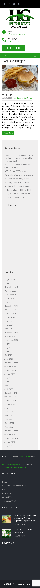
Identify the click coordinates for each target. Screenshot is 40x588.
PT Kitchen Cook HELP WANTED (17, 190)
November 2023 (11, 332)
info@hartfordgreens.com (13, 464)
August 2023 (9, 343)
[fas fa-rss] (19, 4)
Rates (4, 489)
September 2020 (11, 438)
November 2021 (11, 393)
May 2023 (8, 355)
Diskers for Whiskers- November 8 (18, 175)
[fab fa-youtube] (14, 4)
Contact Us (7, 497)
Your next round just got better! (18, 178)
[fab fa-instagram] (9, 4)
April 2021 (8, 419)
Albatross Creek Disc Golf (15, 197)
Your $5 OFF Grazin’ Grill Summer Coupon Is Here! (26, 531)
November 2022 (11, 362)
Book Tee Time (13, 48)
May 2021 (8, 415)
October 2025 (10, 291)
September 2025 (11, 294)
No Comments (20, 98)
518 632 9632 (13, 41)
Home (4, 482)
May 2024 (8, 328)
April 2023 (8, 359)
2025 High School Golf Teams (16, 182)
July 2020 (8, 445)
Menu (7, 56)
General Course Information (14, 485)
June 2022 (8, 381)
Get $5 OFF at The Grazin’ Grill (17, 193)
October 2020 (10, 434)
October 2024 (10, 309)
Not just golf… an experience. (17, 186)
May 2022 (8, 385)
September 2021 (11, 400)
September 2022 (11, 370)
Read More (8, 133)
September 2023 (11, 340)
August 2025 (9, 298)
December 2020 (10, 427)
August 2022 (9, 374)
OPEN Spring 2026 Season (15, 171)
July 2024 (8, 321)
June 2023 (8, 351)
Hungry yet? (8, 94)
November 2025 (11, 287)
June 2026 (8, 283)
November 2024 (11, 306)
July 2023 (8, 347)
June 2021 (8, 411)
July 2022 (8, 377)
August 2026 (9, 279)
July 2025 (8, 302)
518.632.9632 (24, 456)
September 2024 (11, 313)
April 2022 (8, 389)
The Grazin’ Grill (9, 501)
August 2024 (9, 317)
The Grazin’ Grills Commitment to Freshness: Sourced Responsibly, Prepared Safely (18, 158)
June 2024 (8, 325)
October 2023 (10, 336)
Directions (6, 493)
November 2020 (11, 430)
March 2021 (9, 423)
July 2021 (8, 408)
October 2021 (10, 396)
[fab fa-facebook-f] (4, 4)
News (29, 98)
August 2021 (9, 404)
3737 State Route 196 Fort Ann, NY (19, 466)
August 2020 (9, 442)
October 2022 (10, 366)
